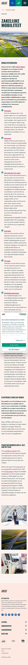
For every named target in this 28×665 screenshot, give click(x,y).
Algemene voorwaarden (6, 648)
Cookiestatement (4, 653)
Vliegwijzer (7, 138)
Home (2, 10)
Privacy (2, 651)
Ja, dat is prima (14, 345)
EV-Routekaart (9, 471)
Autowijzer (7, 231)
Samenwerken (6, 630)
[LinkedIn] (12, 615)
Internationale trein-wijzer (12, 173)
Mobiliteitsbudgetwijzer (11, 293)
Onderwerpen (6, 626)
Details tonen (19, 340)
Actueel (4, 622)
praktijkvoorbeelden (11, 451)
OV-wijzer (7, 261)
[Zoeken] (12, 3)
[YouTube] (15, 615)
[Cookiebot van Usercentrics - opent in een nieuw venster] (19, 314)
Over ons (4, 634)
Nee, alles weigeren (14, 349)
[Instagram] (9, 615)
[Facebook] (2, 615)
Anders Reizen (20, 67)
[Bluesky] (6, 615)
